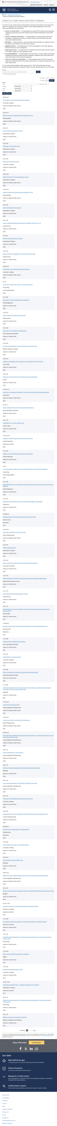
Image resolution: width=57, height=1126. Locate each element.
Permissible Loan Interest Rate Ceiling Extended (16, 100)
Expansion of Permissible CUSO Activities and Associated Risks (20, 377)
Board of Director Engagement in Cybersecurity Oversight (19, 254)
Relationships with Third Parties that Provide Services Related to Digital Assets (24, 578)
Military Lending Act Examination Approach (15, 1017)
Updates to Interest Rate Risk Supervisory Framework (18, 438)
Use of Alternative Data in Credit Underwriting (16, 845)
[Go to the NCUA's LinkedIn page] (31, 1049)
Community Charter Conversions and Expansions (16, 720)
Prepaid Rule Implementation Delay (13, 969)
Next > (35, 1030)
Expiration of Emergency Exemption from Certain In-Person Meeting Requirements (26, 392)
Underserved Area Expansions (11, 705)
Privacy (4, 1115)
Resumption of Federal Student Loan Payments (16, 300)
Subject (4, 86)
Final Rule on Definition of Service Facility (14, 532)
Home (5, 15)
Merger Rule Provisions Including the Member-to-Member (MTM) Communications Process (28, 891)
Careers (4, 1103)
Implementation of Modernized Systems (14, 641)
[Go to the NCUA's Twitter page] (26, 1049)
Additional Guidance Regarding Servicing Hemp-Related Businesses (21, 768)
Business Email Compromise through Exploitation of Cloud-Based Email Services (25, 626)
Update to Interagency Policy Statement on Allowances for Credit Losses (23, 361)
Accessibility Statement (46, 1035)
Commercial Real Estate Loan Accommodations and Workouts (20, 346)
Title (3, 84)
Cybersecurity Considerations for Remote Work (16, 829)
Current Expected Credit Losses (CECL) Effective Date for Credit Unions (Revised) (25, 469)
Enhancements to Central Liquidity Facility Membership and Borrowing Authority (25, 814)
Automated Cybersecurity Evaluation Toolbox (15, 594)
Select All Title (43, 84)
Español (46, 4)
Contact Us (51, 4)
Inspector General (7, 1109)
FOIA (3, 1106)
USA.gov (4, 1118)
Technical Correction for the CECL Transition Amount (18, 284)
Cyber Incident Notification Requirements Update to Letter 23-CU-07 (22, 223)
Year (3, 91)
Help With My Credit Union (36, 4)
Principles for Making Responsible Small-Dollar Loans (18, 798)
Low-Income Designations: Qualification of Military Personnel (20, 783)
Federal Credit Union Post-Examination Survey (16, 177)
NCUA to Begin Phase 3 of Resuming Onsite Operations (18, 407)
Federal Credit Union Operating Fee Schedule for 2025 (18, 192)
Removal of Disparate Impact (11, 161)
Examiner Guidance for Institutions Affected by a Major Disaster (20, 906)
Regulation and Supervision (14, 15)
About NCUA (5, 1095)
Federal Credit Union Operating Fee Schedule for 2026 (18, 115)
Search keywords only (10, 74)
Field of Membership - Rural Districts (13, 752)
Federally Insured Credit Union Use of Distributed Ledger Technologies (22, 501)
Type (3, 88)
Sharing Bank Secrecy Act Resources (13, 860)
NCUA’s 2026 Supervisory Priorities (12, 131)
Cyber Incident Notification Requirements (14, 315)
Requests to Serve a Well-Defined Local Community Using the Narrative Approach (25, 875)
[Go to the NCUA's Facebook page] (20, 1049)
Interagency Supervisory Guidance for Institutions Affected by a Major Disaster (25, 922)
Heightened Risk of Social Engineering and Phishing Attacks (19, 517)
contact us (28, 1035)
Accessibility (5, 1098)
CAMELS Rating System (9, 548)
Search (4, 70)
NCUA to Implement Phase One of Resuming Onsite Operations (20, 672)
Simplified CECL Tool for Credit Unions (13, 423)
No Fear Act (5, 1112)
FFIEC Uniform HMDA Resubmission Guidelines (16, 954)
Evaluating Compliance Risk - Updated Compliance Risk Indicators (21, 985)
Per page (42, 80)
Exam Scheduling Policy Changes (12, 208)
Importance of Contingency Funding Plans (14, 331)
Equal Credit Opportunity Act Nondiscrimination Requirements (20, 563)
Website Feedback (7, 1123)
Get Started (36, 1042)
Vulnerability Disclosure (9, 1120)
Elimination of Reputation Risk (11, 146)
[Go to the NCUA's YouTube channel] (36, 1049)
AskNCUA (5, 1101)
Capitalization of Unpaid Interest (12, 657)
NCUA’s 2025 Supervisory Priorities (12, 238)
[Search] (50, 10)
